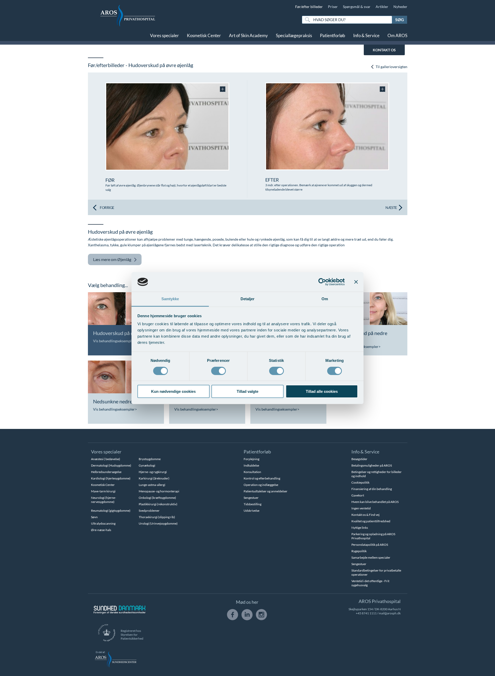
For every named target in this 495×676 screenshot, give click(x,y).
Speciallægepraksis (294, 35)
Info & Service (366, 35)
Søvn (94, 517)
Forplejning (251, 459)
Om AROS (397, 35)
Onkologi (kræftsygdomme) (157, 498)
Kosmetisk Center (204, 35)
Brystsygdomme (150, 459)
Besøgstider (359, 459)
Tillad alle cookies (322, 391)
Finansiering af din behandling (371, 489)
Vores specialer (164, 35)
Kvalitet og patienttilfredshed (370, 521)
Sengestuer (251, 498)
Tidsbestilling (252, 504)
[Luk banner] (356, 282)
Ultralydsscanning (103, 523)
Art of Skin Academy (248, 35)
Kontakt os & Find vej (365, 515)
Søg (399, 19)
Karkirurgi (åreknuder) (154, 478)
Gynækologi (147, 465)
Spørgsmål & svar (356, 6)
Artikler (382, 6)
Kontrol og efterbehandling (262, 478)
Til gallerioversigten (391, 66)
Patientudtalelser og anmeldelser (265, 491)
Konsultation (252, 472)
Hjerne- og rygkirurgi (153, 472)
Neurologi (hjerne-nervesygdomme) (103, 500)
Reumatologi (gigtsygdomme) (110, 510)
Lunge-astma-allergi (152, 485)
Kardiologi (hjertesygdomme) (110, 478)
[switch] (218, 370)
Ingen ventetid (361, 508)
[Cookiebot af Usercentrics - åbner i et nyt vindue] (322, 282)
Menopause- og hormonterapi (159, 491)
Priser (333, 6)
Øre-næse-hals (101, 530)
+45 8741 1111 (366, 613)
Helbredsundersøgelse (106, 472)
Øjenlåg (112, 259)
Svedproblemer (149, 510)
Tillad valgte (247, 391)
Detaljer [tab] (248, 299)
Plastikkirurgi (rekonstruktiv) (158, 504)
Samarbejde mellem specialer (370, 557)
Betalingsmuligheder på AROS (371, 465)
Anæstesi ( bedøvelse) (105, 459)
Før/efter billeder (309, 6)
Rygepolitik (359, 551)
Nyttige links (359, 528)
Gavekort (357, 495)
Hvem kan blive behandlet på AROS (375, 502)
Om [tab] (324, 299)
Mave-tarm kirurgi (103, 491)
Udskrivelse (251, 510)
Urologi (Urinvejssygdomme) (158, 523)
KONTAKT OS (384, 50)
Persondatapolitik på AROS (369, 545)
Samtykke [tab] (170, 299)
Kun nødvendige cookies (173, 391)
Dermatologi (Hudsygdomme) (111, 465)
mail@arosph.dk (390, 613)
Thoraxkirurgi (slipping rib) (157, 517)
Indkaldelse (251, 465)
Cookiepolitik (360, 482)
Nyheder (400, 6)
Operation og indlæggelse (261, 485)
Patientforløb (332, 35)
